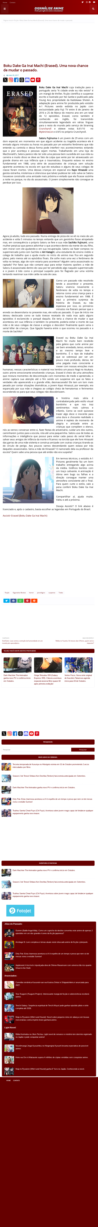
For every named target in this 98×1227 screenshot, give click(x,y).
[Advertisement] (48, 44)
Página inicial (8, 20)
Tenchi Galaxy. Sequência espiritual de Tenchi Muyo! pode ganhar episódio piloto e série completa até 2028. (52, 1006)
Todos (61, 593)
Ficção (16, 20)
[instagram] (86, 2)
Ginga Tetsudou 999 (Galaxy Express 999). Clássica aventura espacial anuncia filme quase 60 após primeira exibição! (47, 679)
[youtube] (94, 2)
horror (31, 593)
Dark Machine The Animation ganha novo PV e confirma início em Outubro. (17, 678)
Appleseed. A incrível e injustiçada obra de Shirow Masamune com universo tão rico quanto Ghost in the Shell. (53, 966)
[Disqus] (48, 555)
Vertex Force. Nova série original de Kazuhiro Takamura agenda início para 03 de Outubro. (78, 678)
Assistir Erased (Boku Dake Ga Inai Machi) (25, 515)
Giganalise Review (19, 593)
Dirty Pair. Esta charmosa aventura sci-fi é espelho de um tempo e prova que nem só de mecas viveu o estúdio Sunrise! (52, 800)
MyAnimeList (46, 131)
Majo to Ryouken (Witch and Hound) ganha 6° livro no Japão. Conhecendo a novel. (50, 1069)
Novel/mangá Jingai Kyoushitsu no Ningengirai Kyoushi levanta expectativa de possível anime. (52, 1047)
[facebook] (89, 2)
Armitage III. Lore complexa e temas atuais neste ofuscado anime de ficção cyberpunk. (52, 942)
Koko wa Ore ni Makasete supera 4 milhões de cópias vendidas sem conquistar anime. (52, 1057)
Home (5, 3)
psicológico (41, 593)
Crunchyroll (45, 128)
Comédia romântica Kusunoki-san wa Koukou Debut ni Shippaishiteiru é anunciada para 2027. (52, 983)
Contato (12, 3)
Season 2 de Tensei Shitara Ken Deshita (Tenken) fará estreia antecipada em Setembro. (49, 776)
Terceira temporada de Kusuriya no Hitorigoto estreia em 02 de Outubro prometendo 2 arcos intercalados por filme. (51, 765)
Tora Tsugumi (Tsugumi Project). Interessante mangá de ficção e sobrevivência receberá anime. (52, 995)
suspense (51, 593)
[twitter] (82, 2)
